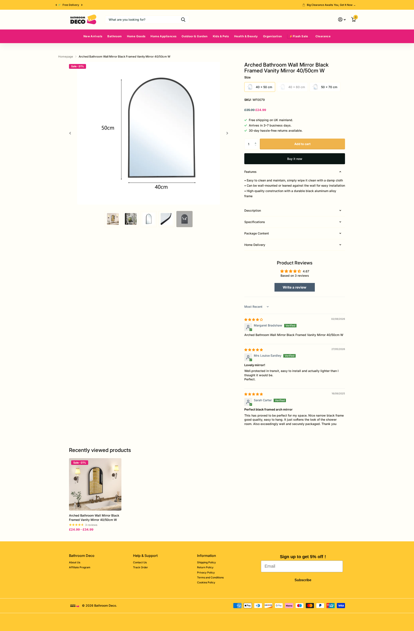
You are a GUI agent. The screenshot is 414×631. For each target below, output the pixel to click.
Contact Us (140, 562)
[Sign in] (342, 19)
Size (247, 77)
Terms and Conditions (210, 577)
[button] (56, 5)
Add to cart (302, 144)
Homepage (65, 56)
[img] (253, 319)
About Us (74, 562)
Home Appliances (163, 36)
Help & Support (145, 555)
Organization (272, 36)
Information (206, 555)
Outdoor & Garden (194, 36)
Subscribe (303, 580)
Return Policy (205, 567)
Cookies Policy (206, 582)
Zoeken (183, 20)
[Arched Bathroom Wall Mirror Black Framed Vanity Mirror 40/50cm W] (95, 484)
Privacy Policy (206, 572)
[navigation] (113, 219)
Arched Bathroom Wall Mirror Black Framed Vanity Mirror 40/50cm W (94, 518)
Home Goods (136, 36)
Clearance (323, 36)
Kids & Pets (221, 36)
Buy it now (294, 159)
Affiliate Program (79, 567)
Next (80, 4)
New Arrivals (92, 36)
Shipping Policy (206, 562)
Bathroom (114, 36)
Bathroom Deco (81, 555)
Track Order (140, 567)
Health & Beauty (246, 36)
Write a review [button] (294, 287)
